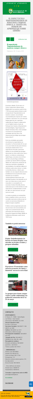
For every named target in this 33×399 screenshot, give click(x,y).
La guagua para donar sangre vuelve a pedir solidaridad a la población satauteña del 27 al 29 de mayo (16, 296)
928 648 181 (12, 3)
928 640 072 (23, 3)
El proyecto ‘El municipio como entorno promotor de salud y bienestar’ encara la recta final (16, 268)
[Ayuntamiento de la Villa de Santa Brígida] (16, 12)
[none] (16, 62)
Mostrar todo (23, 39)
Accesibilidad (8, 377)
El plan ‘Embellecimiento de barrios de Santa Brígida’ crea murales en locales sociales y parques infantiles (16, 241)
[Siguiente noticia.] (12, 39)
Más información (16, 396)
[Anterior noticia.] (8, 39)
